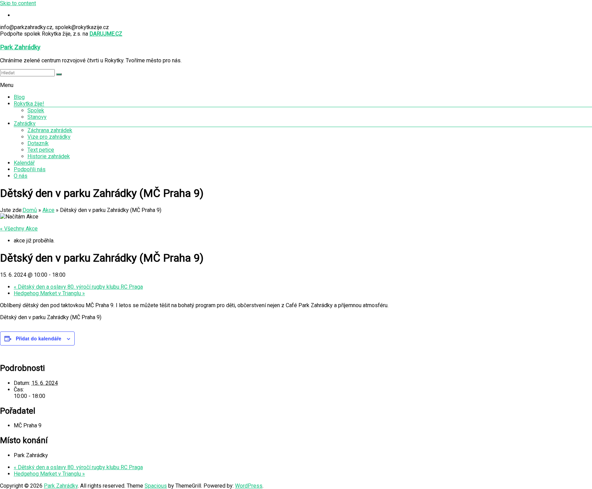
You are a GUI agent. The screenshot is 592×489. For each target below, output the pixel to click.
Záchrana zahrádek (49, 130)
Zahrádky (25, 123)
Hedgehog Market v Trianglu (49, 293)
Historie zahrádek (48, 156)
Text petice (40, 150)
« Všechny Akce (19, 228)
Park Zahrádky (20, 47)
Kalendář (24, 163)
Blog (19, 97)
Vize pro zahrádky (49, 137)
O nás (20, 176)
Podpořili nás (30, 169)
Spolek (35, 110)
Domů (30, 210)
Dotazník (38, 143)
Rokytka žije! (29, 103)
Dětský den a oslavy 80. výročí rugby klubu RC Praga (78, 287)
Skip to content (18, 3)
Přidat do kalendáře (38, 338)
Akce (48, 210)
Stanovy (37, 117)
